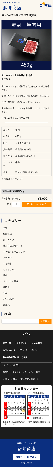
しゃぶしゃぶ (9, 269)
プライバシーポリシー (28, 350)
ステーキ (7, 257)
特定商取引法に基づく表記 (15, 357)
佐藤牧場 (7, 234)
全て (5, 228)
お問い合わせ (9, 350)
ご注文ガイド (20, 343)
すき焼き (7, 263)
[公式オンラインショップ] (12, 6)
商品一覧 (7, 343)
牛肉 (5, 293)
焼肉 (5, 275)
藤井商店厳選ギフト (13, 246)
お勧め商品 (8, 299)
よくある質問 (36, 343)
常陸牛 (6, 287)
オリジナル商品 (10, 281)
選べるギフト (9, 240)
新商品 (6, 305)
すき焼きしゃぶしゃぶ (14, 252)
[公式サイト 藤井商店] (26, 457)
